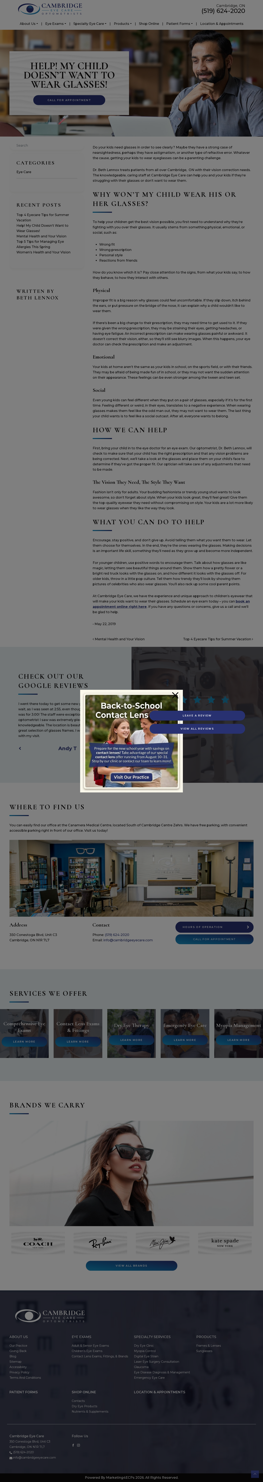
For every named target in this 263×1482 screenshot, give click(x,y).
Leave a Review (197, 715)
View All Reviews (197, 728)
